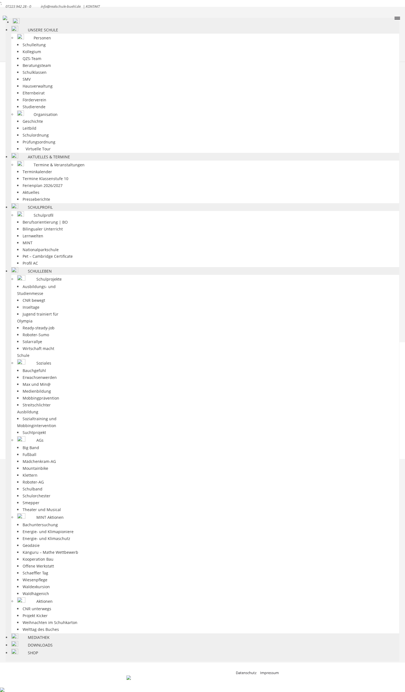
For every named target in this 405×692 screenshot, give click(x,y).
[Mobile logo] (2, 686)
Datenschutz (246, 672)
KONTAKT (93, 6)
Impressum (269, 672)
